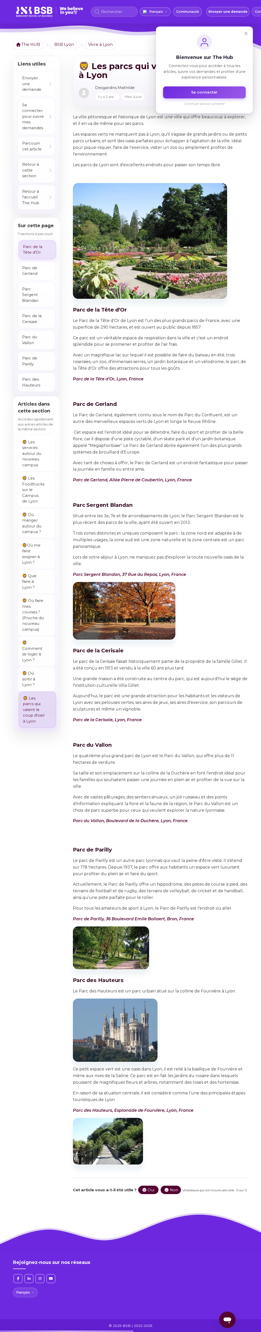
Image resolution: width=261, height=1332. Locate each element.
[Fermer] (246, 33)
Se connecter (204, 92)
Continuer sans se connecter (204, 104)
